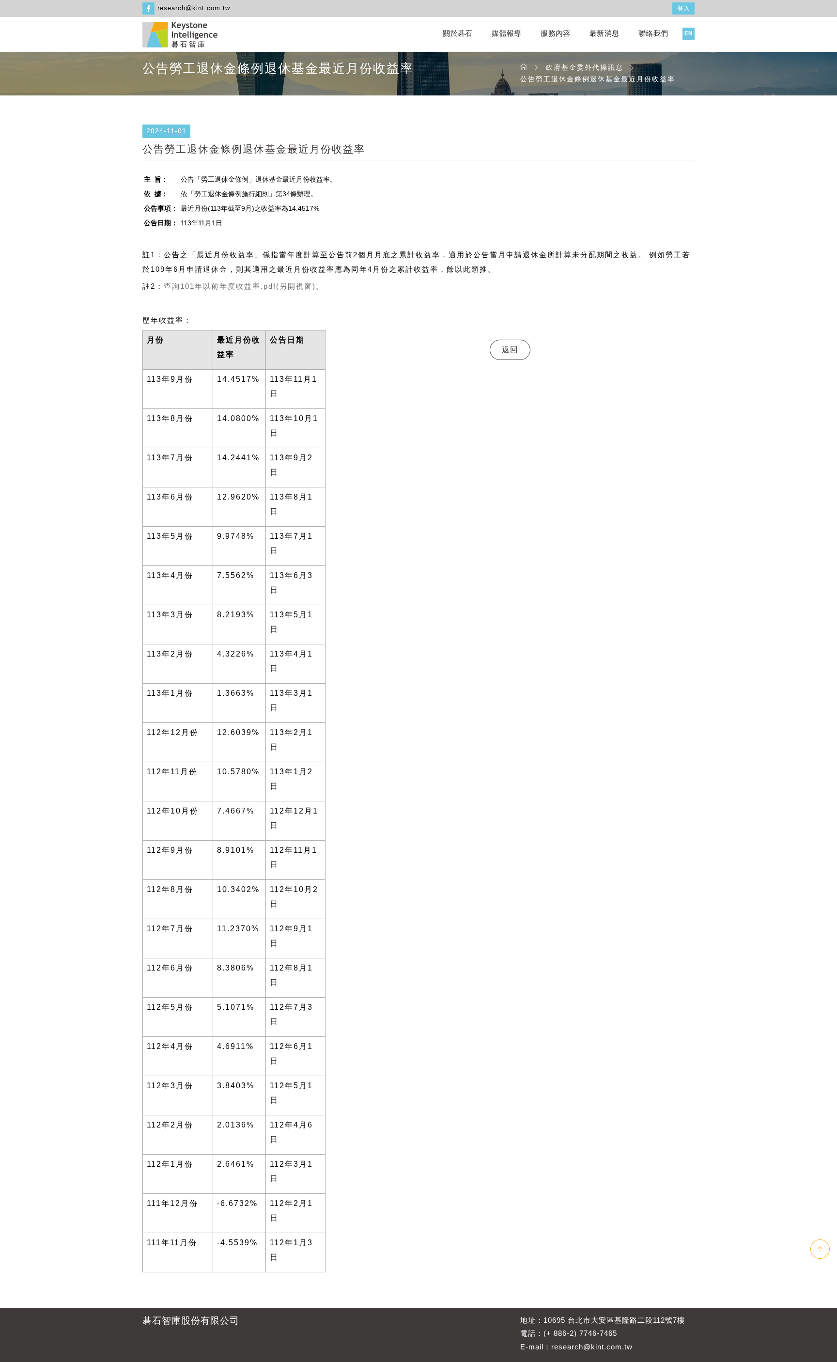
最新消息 (604, 33)
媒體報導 (506, 33)
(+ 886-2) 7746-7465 (580, 1333)
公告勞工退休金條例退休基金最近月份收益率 (597, 79)
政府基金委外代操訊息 (584, 67)
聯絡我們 (653, 33)
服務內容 (555, 33)
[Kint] (179, 33)
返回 (510, 349)
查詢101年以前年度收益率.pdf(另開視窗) (240, 286)
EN (688, 33)
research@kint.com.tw (193, 8)
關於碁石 (457, 33)
